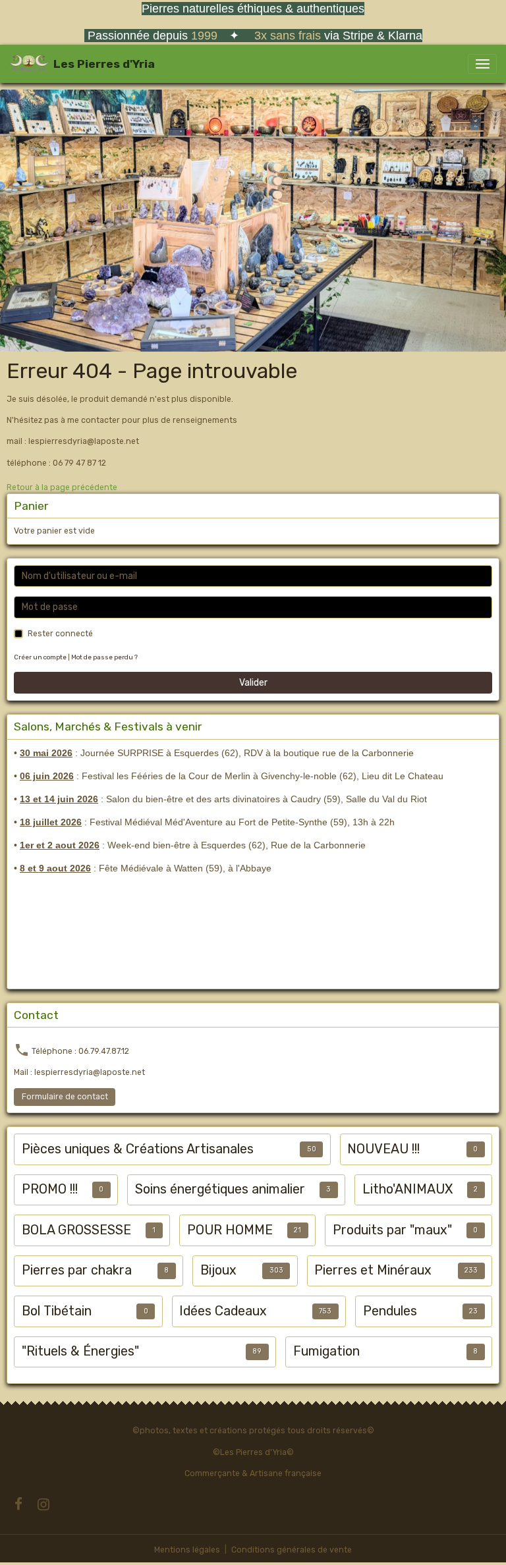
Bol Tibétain (57, 1311)
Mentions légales (187, 1549)
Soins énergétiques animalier (220, 1189)
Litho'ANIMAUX (407, 1189)
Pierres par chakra (77, 1270)
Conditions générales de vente (291, 1549)
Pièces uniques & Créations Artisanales (138, 1149)
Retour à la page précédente (62, 487)
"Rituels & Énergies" (80, 1351)
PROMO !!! (50, 1189)
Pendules (390, 1311)
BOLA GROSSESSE (76, 1230)
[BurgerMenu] (482, 64)
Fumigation (326, 1351)
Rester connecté (60, 633)
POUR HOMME (230, 1230)
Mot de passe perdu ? (104, 657)
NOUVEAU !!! (383, 1149)
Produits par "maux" (392, 1230)
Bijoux (218, 1270)
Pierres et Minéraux (373, 1270)
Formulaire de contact (65, 1096)
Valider (253, 682)
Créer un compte (40, 657)
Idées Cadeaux (223, 1311)
